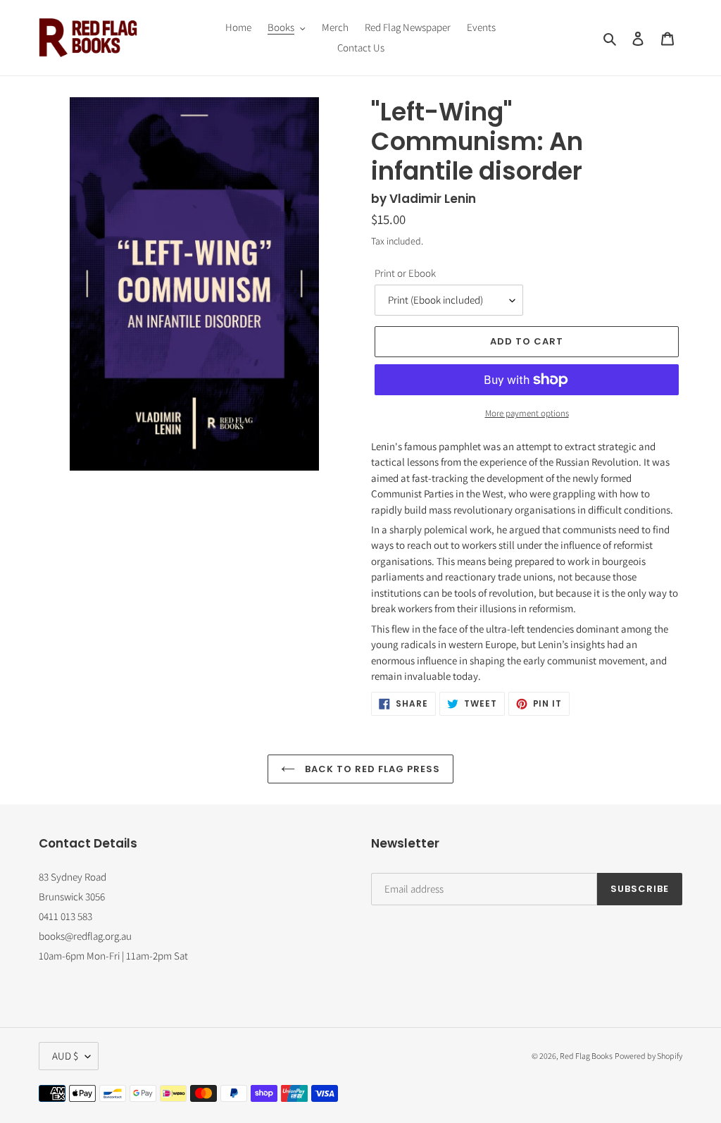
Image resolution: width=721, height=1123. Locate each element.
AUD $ (65, 1055)
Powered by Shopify (648, 1055)
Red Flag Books (586, 1055)
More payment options (527, 413)
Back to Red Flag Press (371, 769)
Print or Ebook (405, 273)
